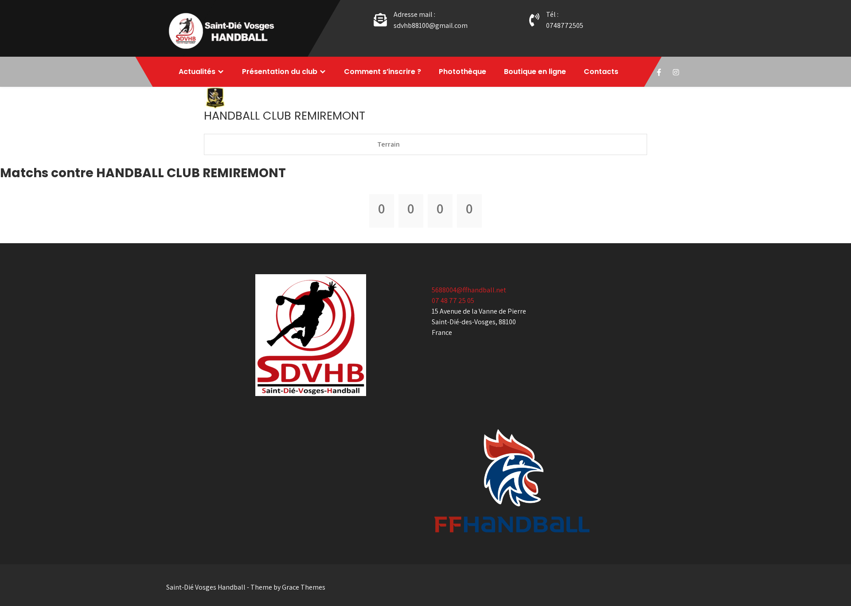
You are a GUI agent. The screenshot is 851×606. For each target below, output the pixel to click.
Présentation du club (279, 71)
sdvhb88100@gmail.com (431, 25)
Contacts (601, 71)
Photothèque (462, 71)
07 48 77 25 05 (453, 300)
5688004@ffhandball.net (469, 290)
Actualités (197, 71)
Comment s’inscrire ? (382, 71)
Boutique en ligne (535, 71)
